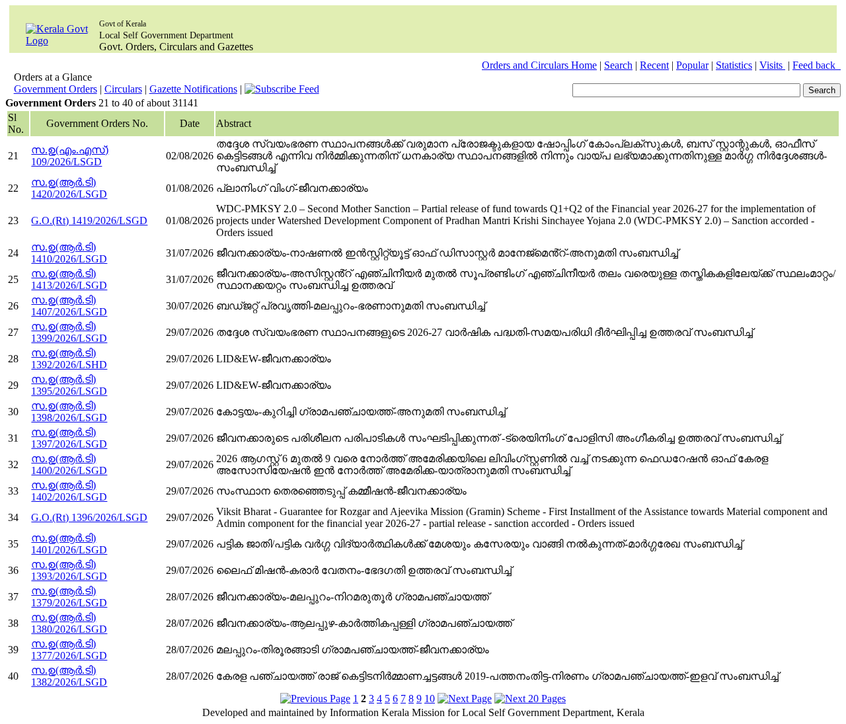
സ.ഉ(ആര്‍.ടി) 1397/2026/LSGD (69, 438)
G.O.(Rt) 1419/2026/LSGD (89, 220)
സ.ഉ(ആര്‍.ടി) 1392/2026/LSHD (69, 358)
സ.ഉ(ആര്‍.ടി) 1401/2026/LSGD (69, 543)
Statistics (734, 65)
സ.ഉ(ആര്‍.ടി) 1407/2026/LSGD (69, 305)
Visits (772, 65)
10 (429, 698)
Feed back (816, 65)
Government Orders (55, 89)
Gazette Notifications (193, 89)
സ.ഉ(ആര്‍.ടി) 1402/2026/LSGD (69, 491)
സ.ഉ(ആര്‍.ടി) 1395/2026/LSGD (69, 385)
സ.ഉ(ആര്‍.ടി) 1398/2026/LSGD (69, 411)
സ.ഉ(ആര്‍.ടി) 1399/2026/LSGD (69, 332)
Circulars (123, 89)
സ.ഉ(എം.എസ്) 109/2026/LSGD (69, 155)
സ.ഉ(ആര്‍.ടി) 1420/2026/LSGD (69, 188)
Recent (654, 65)
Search (618, 65)
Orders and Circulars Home (539, 65)
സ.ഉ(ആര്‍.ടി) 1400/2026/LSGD (69, 464)
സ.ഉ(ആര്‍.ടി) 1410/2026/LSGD (69, 252)
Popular (692, 65)
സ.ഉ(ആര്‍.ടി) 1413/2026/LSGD (69, 279)
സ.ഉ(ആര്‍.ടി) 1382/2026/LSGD (69, 676)
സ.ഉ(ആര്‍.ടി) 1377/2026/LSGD (69, 649)
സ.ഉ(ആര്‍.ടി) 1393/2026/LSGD (69, 570)
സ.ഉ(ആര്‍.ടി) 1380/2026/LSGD (69, 623)
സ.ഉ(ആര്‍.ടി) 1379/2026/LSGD (69, 596)
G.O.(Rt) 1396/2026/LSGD (89, 517)
